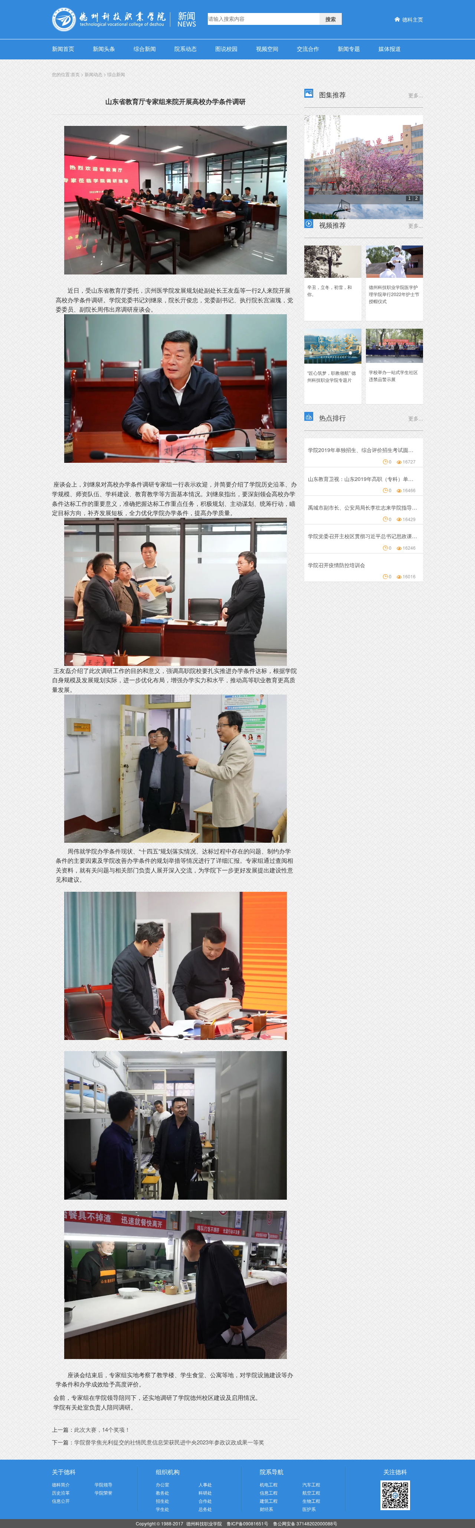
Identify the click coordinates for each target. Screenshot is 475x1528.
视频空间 (267, 48)
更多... (415, 95)
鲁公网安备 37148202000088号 (305, 1523)
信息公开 (61, 1501)
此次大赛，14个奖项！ (102, 1429)
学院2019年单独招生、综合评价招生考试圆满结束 (362, 449)
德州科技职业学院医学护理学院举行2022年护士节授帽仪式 (394, 294)
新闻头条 (104, 48)
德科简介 (61, 1484)
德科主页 (412, 19)
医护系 (309, 1509)
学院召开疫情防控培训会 (336, 565)
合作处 (205, 1501)
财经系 (266, 1509)
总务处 (205, 1509)
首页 (75, 74)
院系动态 (185, 48)
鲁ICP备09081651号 (247, 1523)
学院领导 (103, 1484)
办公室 (162, 1484)
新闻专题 (349, 48)
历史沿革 (61, 1492)
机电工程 (269, 1484)
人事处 (205, 1484)
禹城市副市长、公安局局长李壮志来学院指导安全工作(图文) (362, 507)
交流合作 (308, 48)
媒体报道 (390, 48)
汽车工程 (311, 1484)
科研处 (205, 1492)
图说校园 (226, 48)
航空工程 (311, 1492)
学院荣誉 (103, 1492)
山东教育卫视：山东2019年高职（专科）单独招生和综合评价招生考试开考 (362, 478)
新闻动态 (93, 74)
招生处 (162, 1501)
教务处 (162, 1492)
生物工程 (311, 1501)
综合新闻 (145, 48)
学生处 (162, 1509)
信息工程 (269, 1492)
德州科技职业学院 (204, 1523)
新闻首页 (63, 48)
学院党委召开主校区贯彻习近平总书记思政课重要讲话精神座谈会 (362, 536)
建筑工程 (269, 1501)
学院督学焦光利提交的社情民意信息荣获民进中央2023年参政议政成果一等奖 (169, 1442)
